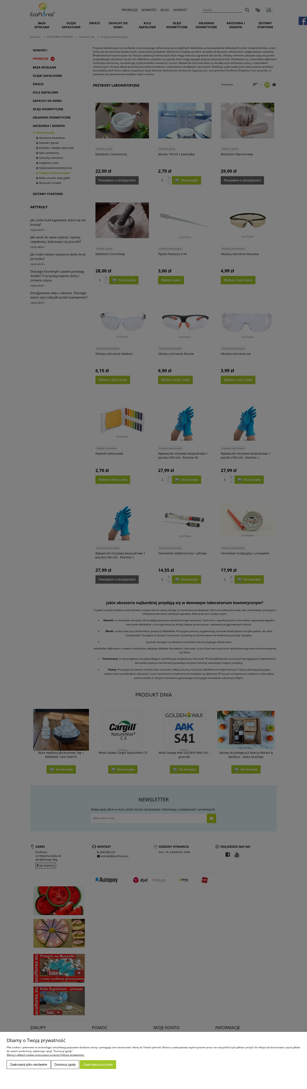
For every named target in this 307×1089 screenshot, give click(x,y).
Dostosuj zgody (65, 1064)
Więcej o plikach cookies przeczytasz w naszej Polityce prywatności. (46, 1055)
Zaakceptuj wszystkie (98, 1064)
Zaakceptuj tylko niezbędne (28, 1064)
